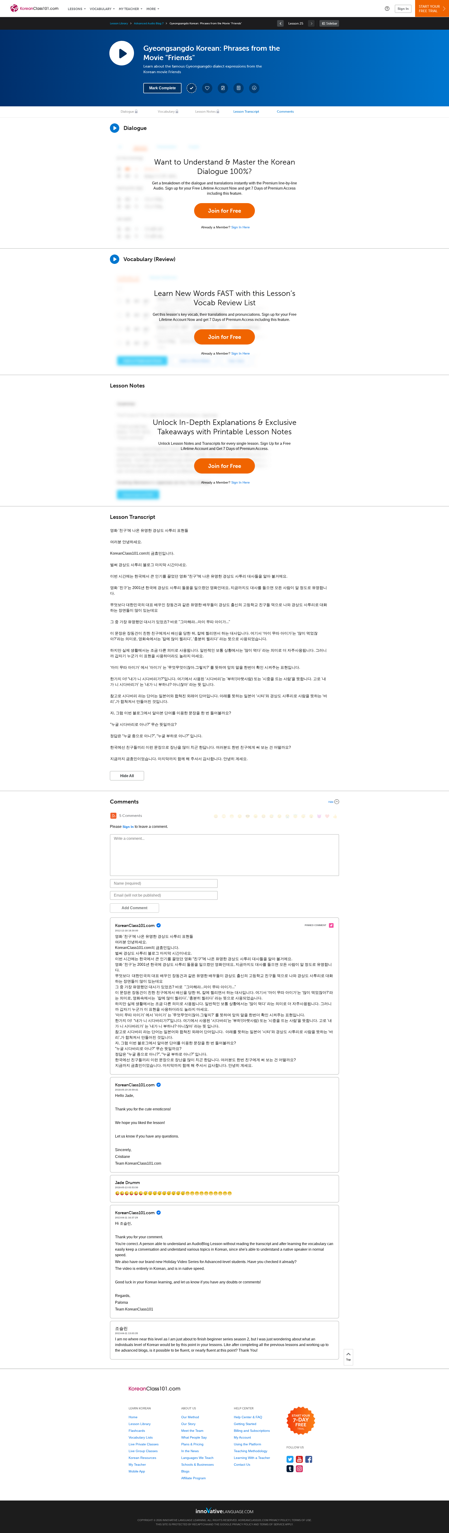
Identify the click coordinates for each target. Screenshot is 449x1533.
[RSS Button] (113, 815)
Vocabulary (100, 9)
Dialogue (127, 112)
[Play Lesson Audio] (121, 53)
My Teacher (129, 9)
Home (133, 1417)
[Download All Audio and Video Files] (254, 88)
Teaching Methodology (250, 1451)
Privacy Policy (279, 1520)
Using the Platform (247, 1444)
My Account (242, 1437)
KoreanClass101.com (253, 1520)
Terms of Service (272, 1524)
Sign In (403, 9)
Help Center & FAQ (248, 1417)
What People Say (194, 1437)
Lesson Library (119, 23)
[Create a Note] (223, 88)
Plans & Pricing (192, 1444)
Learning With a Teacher (252, 1458)
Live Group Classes (143, 1451)
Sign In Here (240, 227)
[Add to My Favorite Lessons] (207, 88)
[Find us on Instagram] (299, 1468)
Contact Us (242, 1464)
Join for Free (224, 210)
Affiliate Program (193, 1478)
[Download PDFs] (238, 88)
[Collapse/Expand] (224, 801)
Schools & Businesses (197, 1464)
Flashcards (137, 1430)
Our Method (190, 1417)
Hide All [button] (127, 776)
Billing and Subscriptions (252, 1430)
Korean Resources (142, 1458)
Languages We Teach (197, 1458)
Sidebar (331, 23)
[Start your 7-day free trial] (300, 1421)
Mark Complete (162, 88)
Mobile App (137, 1471)
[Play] (114, 259)
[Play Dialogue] (114, 128)
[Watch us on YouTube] (299, 1459)
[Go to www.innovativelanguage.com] (224, 1510)
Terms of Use (301, 1520)
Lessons (75, 9)
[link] (280, 23)
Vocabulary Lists (141, 1437)
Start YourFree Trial (429, 8)
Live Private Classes (144, 1444)
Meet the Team (192, 1430)
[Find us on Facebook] (308, 1459)
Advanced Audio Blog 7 (148, 23)
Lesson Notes (205, 112)
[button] (387, 8)
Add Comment (134, 908)
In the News (190, 1451)
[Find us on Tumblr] (290, 1468)
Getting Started (245, 1424)
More (151, 9)
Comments (285, 112)
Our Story (188, 1424)
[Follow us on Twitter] (290, 1459)
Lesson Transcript (246, 112)
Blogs (185, 1471)
